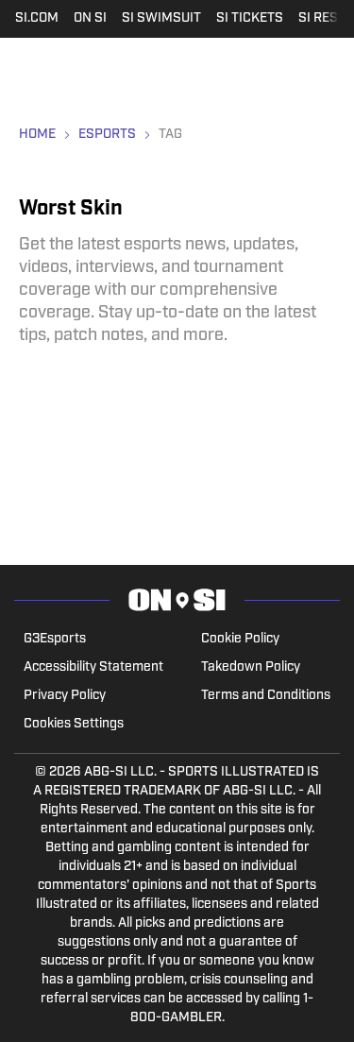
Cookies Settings (74, 724)
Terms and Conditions (265, 696)
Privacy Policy (65, 696)
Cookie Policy (240, 639)
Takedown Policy (250, 667)
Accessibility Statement (93, 667)
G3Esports (55, 639)
